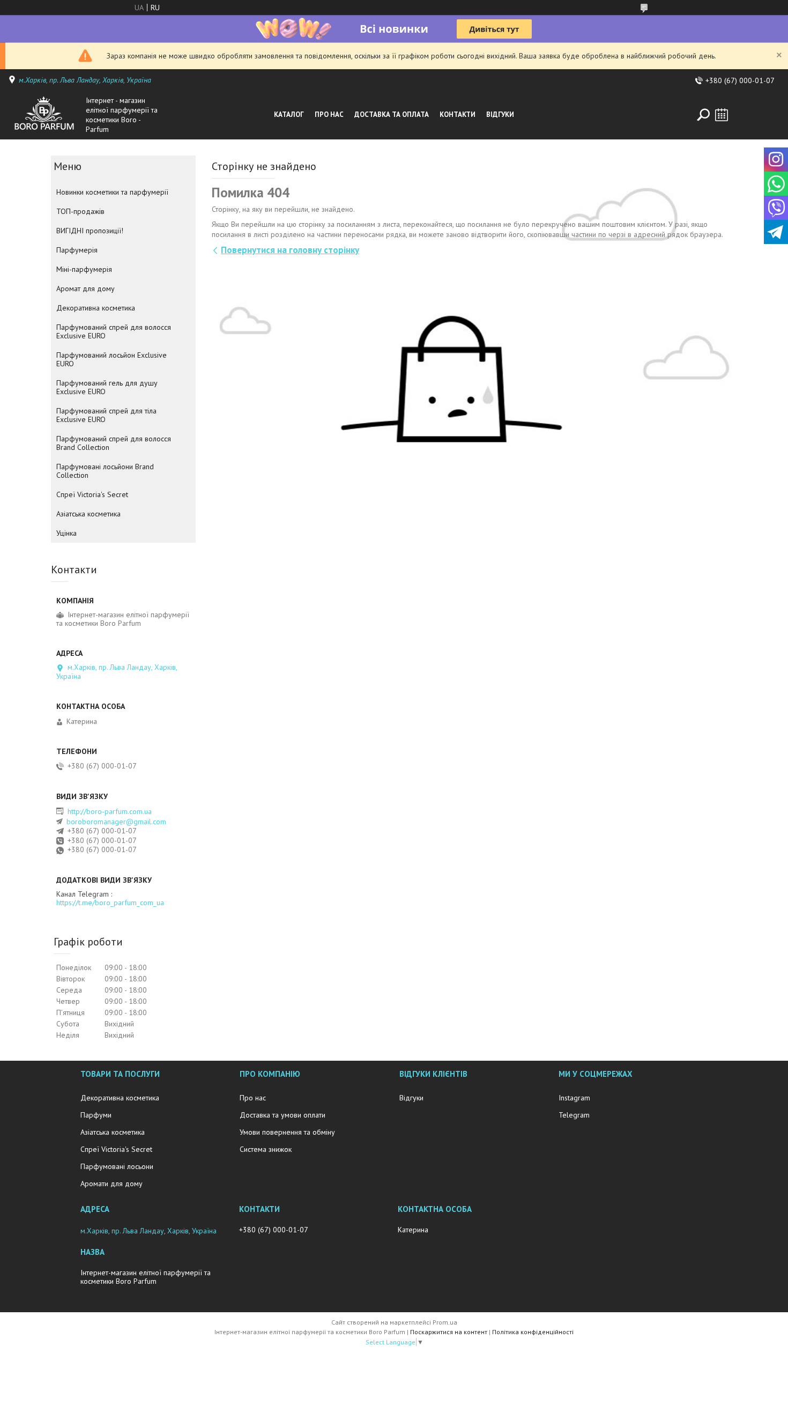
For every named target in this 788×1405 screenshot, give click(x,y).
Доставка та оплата (391, 114)
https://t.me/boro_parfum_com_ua (110, 902)
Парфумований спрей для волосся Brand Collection (113, 443)
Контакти (457, 114)
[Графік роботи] (721, 114)
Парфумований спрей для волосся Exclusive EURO (113, 331)
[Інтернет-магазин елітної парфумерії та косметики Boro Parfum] (44, 115)
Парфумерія (77, 250)
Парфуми (95, 1115)
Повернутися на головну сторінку (290, 250)
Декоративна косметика (95, 308)
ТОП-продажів (80, 211)
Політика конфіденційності (533, 1332)
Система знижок (266, 1149)
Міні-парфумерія (84, 269)
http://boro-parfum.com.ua (110, 811)
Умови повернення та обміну (287, 1132)
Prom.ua (445, 1322)
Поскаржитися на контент (448, 1332)
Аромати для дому (111, 1183)
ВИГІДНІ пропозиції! (89, 230)
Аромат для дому (85, 288)
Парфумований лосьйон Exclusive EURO (111, 359)
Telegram (574, 1115)
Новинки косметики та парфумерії (112, 192)
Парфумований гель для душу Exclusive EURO (107, 387)
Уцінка (66, 533)
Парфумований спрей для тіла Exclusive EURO (106, 415)
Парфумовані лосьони (116, 1166)
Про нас (329, 114)
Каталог (289, 114)
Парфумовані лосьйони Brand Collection (105, 471)
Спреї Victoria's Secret (92, 494)
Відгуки (500, 114)
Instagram (574, 1098)
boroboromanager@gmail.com (116, 821)
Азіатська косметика (88, 514)
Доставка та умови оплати (282, 1115)
